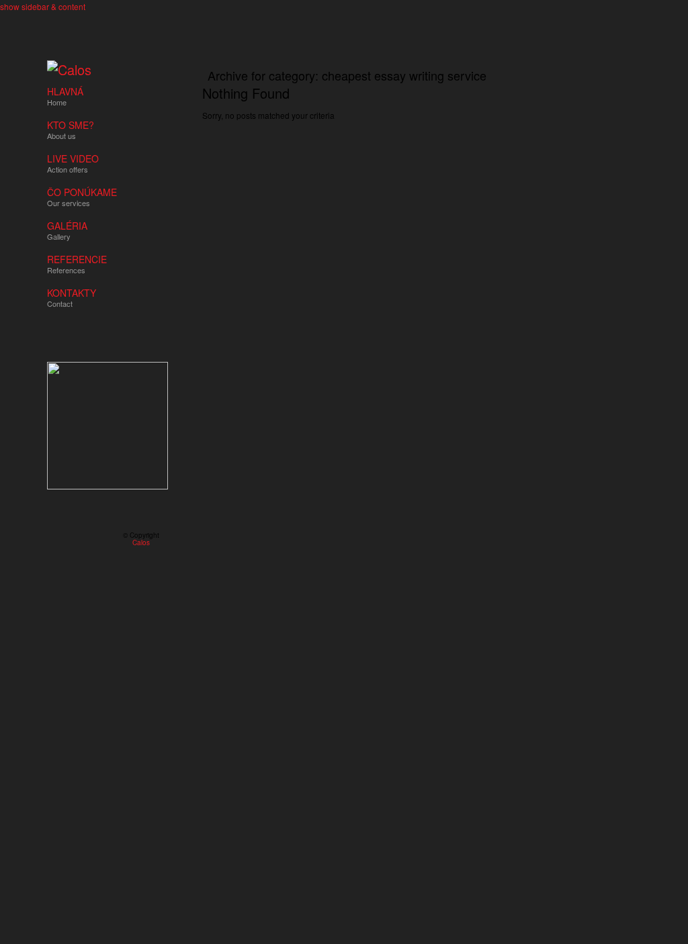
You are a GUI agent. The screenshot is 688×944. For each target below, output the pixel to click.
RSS (52, 539)
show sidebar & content (42, 6)
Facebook (72, 539)
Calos (141, 542)
